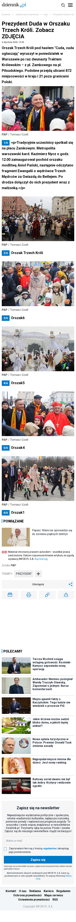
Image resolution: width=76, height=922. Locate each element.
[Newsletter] (10, 595)
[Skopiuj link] (47, 595)
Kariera (49, 891)
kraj (46, 14)
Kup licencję (41, 559)
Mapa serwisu (53, 895)
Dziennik (6, 14)
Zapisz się (38, 860)
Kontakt (11, 891)
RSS (55, 899)
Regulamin (63, 891)
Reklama (35, 891)
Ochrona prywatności (27, 895)
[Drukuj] (29, 595)
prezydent (24, 573)
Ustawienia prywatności (34, 899)
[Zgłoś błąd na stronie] (66, 595)
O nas (23, 891)
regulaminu (49, 848)
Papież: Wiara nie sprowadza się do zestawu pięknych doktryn (52, 532)
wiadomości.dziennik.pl (27, 14)
